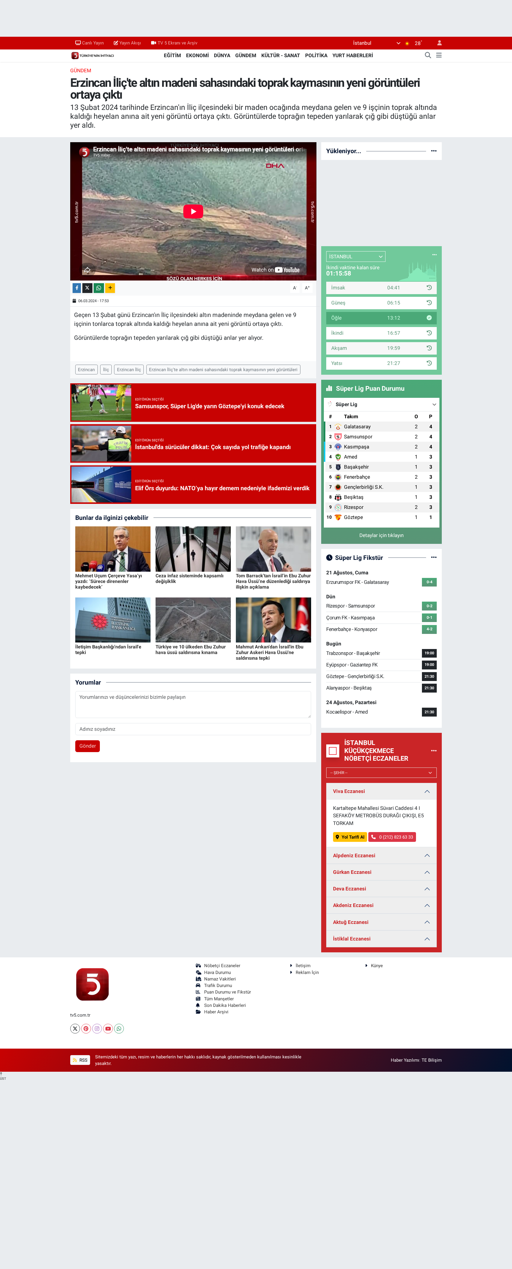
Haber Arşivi (216, 1012)
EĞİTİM (172, 55)
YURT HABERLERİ (352, 55)
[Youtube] (108, 1029)
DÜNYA (222, 55)
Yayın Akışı (130, 43)
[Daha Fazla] (110, 288)
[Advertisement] (381, 202)
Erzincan (86, 369)
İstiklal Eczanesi (352, 939)
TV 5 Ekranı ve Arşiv (177, 43)
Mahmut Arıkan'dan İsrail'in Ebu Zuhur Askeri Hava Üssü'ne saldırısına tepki (269, 652)
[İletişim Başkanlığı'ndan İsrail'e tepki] (113, 620)
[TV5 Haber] (92, 55)
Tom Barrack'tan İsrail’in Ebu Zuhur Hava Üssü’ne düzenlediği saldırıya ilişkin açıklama (273, 581)
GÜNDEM (245, 55)
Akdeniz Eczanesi (353, 905)
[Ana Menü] (439, 56)
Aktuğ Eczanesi (351, 922)
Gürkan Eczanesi (352, 872)
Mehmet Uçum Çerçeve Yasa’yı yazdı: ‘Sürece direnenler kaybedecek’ (108, 581)
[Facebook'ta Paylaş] (77, 288)
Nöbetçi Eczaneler (222, 965)
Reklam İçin (307, 972)
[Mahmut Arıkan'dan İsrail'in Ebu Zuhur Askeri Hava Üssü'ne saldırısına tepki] (273, 620)
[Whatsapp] (119, 1029)
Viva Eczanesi (349, 791)
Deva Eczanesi (349, 889)
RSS (82, 1060)
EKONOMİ (197, 55)
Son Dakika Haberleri (225, 1005)
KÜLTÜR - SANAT (280, 55)
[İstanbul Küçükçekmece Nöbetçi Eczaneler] (434, 751)
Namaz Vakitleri (220, 979)
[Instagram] (97, 1029)
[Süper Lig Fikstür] (434, 557)
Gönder (87, 746)
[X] (75, 1029)
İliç (106, 369)
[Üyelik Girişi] (437, 43)
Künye (377, 965)
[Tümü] (434, 151)
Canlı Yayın (93, 43)
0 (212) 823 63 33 (395, 837)
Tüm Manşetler (219, 999)
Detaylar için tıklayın (381, 535)
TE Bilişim (432, 1060)
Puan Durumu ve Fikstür (227, 992)
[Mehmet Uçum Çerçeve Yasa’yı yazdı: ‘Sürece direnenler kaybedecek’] (113, 549)
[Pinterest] (86, 1029)
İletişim (303, 965)
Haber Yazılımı (405, 1060)
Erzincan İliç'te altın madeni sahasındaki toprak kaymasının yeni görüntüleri (223, 369)
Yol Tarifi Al (353, 837)
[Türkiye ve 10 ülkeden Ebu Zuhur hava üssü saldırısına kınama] (193, 620)
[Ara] (428, 56)
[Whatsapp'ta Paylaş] (99, 288)
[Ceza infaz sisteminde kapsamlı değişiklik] (193, 549)
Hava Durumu (217, 972)
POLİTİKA (316, 55)
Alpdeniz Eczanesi (354, 855)
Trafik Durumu (218, 985)
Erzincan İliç (129, 369)
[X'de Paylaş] (87, 288)
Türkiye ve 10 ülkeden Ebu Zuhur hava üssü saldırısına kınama (191, 649)
